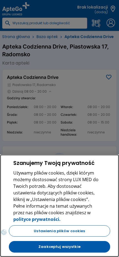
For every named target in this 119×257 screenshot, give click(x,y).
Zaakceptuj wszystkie (59, 246)
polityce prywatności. (37, 219)
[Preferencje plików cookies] (4, 232)
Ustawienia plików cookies (59, 231)
